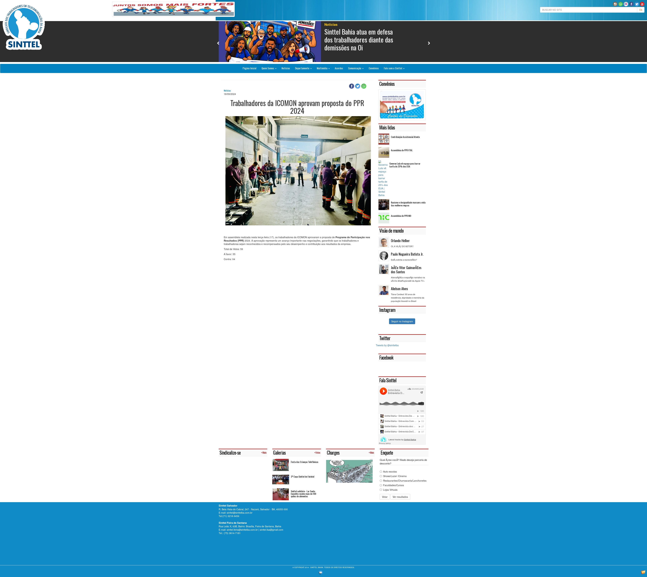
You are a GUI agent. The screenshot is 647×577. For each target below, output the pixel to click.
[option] (323, 41)
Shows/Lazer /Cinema (395, 476)
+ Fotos (317, 452)
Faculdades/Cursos (393, 485)
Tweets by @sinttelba (387, 345)
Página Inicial (249, 68)
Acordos (339, 68)
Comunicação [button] (355, 68)
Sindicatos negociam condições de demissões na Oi (360, 35)
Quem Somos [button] (268, 68)
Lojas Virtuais (390, 489)
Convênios (374, 68)
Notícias (286, 68)
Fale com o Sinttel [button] (393, 68)
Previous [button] (218, 43)
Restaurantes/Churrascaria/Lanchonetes (404, 480)
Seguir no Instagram (402, 321)
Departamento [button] (302, 68)
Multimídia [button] (322, 68)
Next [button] (429, 43)
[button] (620, 3)
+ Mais (263, 452)
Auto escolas (390, 471)
